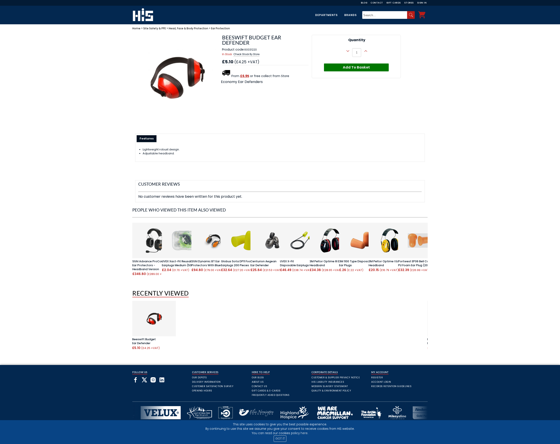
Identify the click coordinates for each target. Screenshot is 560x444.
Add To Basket (356, 67)
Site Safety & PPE (154, 28)
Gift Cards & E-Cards (266, 390)
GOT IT (280, 439)
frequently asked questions (270, 395)
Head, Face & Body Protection (188, 28)
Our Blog (258, 377)
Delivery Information (206, 382)
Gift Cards (393, 2)
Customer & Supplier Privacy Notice (336, 377)
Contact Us (259, 386)
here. (304, 433)
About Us (258, 382)
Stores (409, 2)
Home (136, 28)
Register (377, 377)
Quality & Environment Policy (331, 390)
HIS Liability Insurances (328, 382)
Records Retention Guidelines (391, 386)
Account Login (381, 382)
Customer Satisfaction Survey (212, 386)
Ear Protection (220, 28)
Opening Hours (202, 390)
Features (147, 138)
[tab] (146, 138)
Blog (364, 2)
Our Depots (199, 377)
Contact (377, 2)
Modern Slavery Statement (330, 386)
